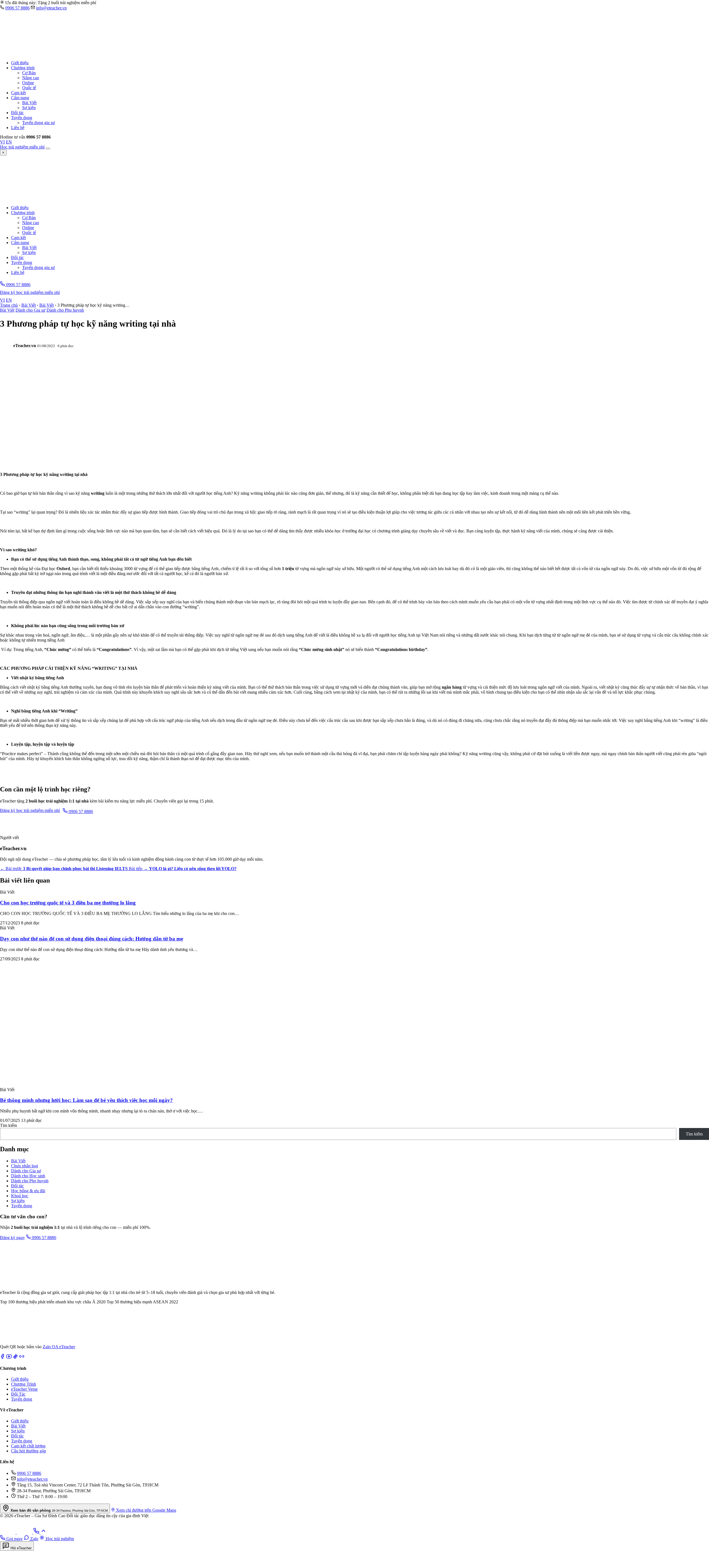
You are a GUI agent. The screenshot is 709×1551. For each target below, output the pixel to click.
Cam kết (18, 92)
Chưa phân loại (24, 1165)
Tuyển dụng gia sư (38, 122)
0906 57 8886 (17, 8)
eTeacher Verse (24, 1389)
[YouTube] (9, 1357)
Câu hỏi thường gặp (28, 1451)
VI (2, 142)
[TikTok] (15, 1357)
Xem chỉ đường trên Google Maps (145, 1510)
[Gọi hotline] (36, 1532)
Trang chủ (9, 305)
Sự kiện (29, 107)
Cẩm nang (20, 97)
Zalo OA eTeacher (59, 1346)
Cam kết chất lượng (28, 1446)
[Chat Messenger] (25, 1532)
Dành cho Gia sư (30, 310)
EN (9, 142)
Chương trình (23, 67)
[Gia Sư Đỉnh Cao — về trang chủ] (74, 53)
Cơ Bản (29, 72)
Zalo (33, 1538)
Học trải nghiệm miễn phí (22, 147)
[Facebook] (2, 1357)
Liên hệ (17, 127)
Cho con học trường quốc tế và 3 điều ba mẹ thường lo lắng (68, 903)
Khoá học (19, 1195)
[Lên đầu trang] (43, 1532)
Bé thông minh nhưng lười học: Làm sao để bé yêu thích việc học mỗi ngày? (86, 1100)
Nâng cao (30, 77)
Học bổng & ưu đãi (28, 1190)
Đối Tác (18, 1394)
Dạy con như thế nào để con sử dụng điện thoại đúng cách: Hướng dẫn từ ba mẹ (91, 939)
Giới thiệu (20, 62)
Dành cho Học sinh (28, 1175)
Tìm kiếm (8, 1125)
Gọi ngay (14, 1538)
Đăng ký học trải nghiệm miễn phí (30, 292)
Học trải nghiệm (59, 1538)
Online (28, 82)
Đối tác (17, 112)
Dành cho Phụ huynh (65, 310)
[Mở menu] (48, 148)
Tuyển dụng (21, 117)
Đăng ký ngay (12, 1237)
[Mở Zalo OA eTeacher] (19, 1341)
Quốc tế (29, 87)
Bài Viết (29, 102)
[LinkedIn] (21, 1357)
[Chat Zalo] (8, 1532)
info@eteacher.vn (51, 8)
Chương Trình (23, 1384)
